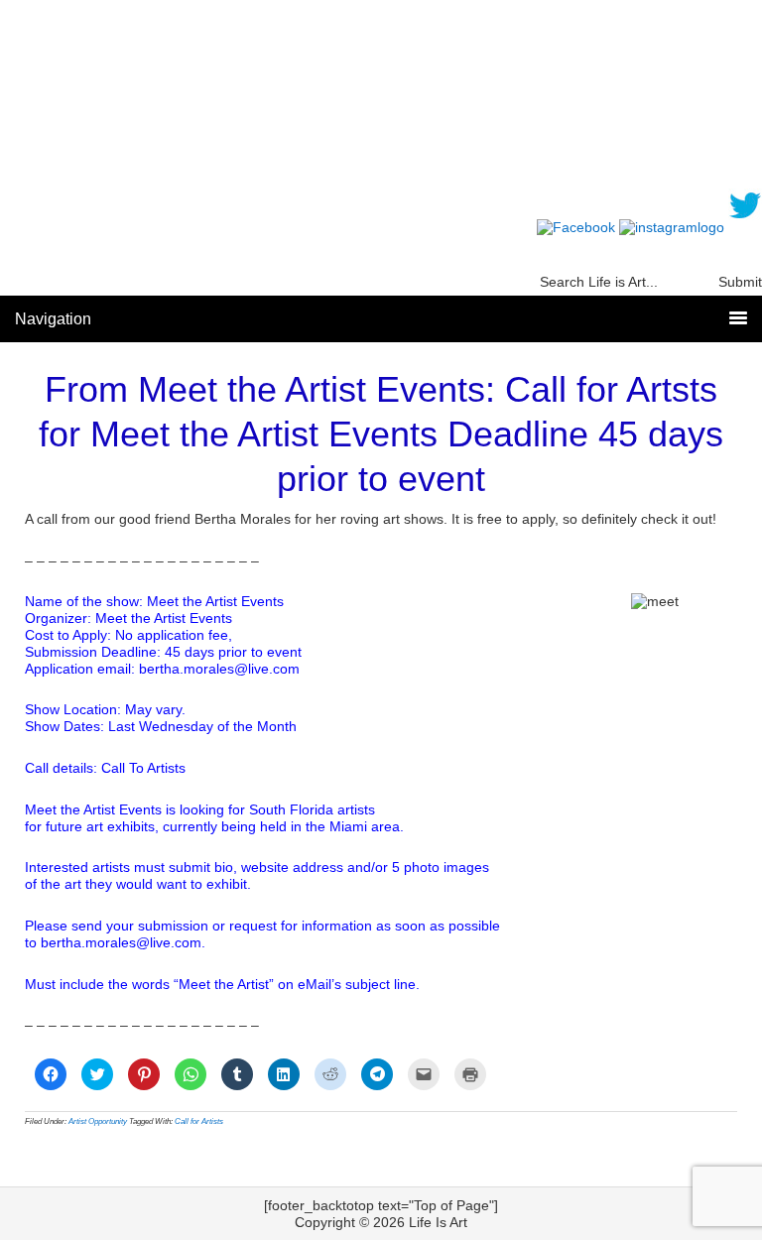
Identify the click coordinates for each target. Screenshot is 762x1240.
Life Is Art (381, 101)
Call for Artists (199, 1121)
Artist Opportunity (97, 1121)
